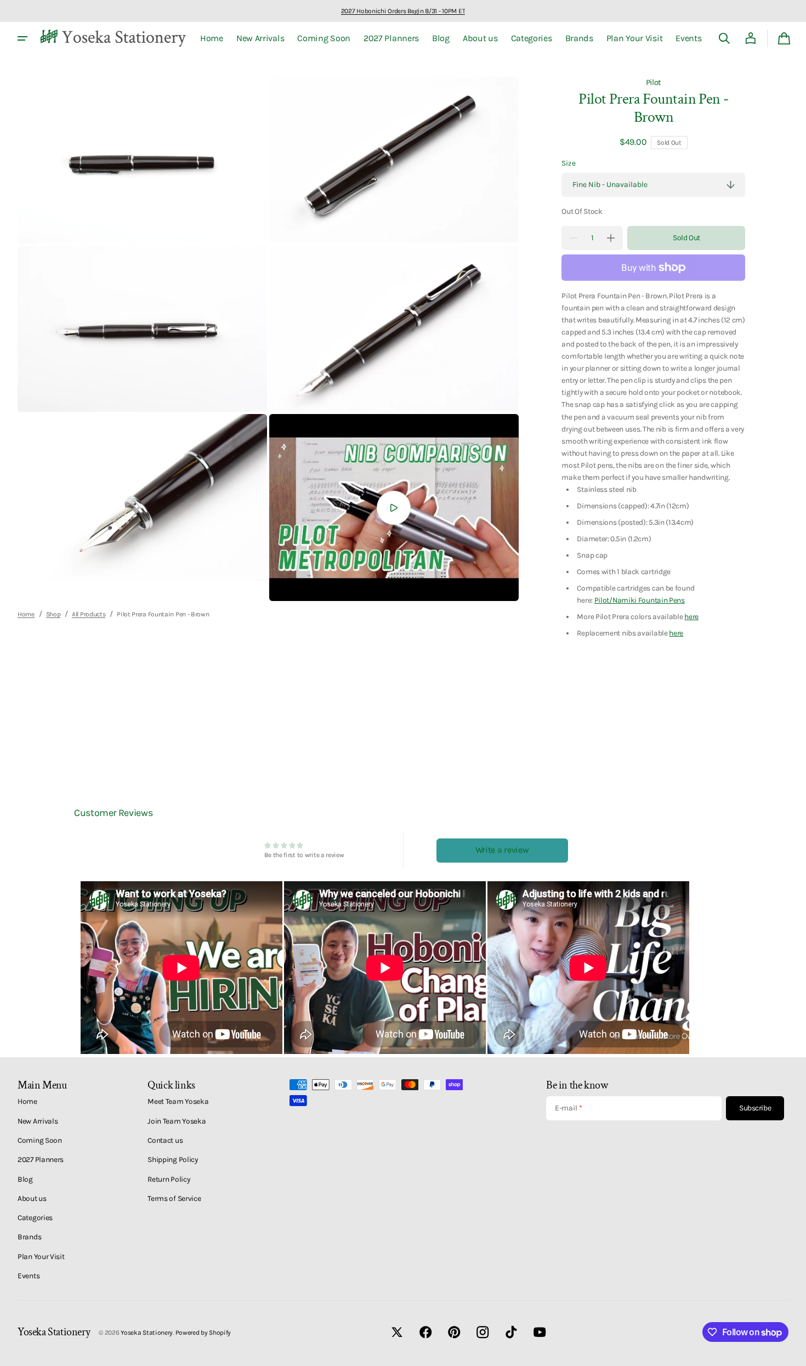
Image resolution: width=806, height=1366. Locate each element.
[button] (724, 38)
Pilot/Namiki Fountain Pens (639, 600)
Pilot (654, 82)
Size (568, 162)
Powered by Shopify (203, 1332)
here (691, 616)
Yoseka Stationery (147, 1332)
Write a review (502, 849)
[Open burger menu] (22, 38)
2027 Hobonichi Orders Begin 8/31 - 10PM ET (403, 11)
